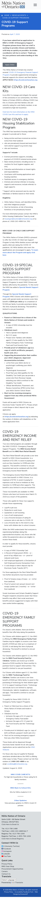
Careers (5, 871)
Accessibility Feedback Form (24, 892)
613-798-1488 (11, 828)
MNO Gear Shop (8, 866)
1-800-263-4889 (16, 831)
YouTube (7, 856)
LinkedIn (6, 854)
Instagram (7, 851)
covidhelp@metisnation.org (17, 764)
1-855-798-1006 (24, 836)
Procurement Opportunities (12, 869)
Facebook (7, 849)
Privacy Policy (7, 864)
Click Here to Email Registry (13, 839)
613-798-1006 (18, 834)
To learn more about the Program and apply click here (20, 252)
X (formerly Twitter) (11, 846)
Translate (19, 882)
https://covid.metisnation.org (25, 80)
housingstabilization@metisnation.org (18, 219)
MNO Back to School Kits (20, 788)
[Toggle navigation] (35, 4)
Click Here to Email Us (10, 824)
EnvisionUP (24, 894)
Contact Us (6, 874)
